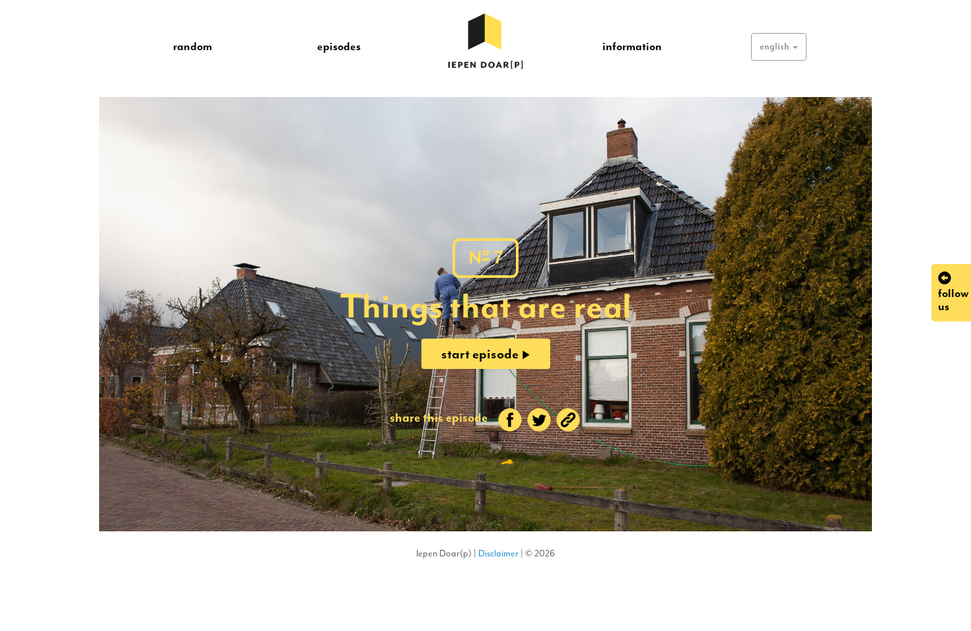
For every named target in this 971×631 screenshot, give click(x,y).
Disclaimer (498, 553)
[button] (779, 47)
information (632, 46)
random (192, 46)
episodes (339, 46)
